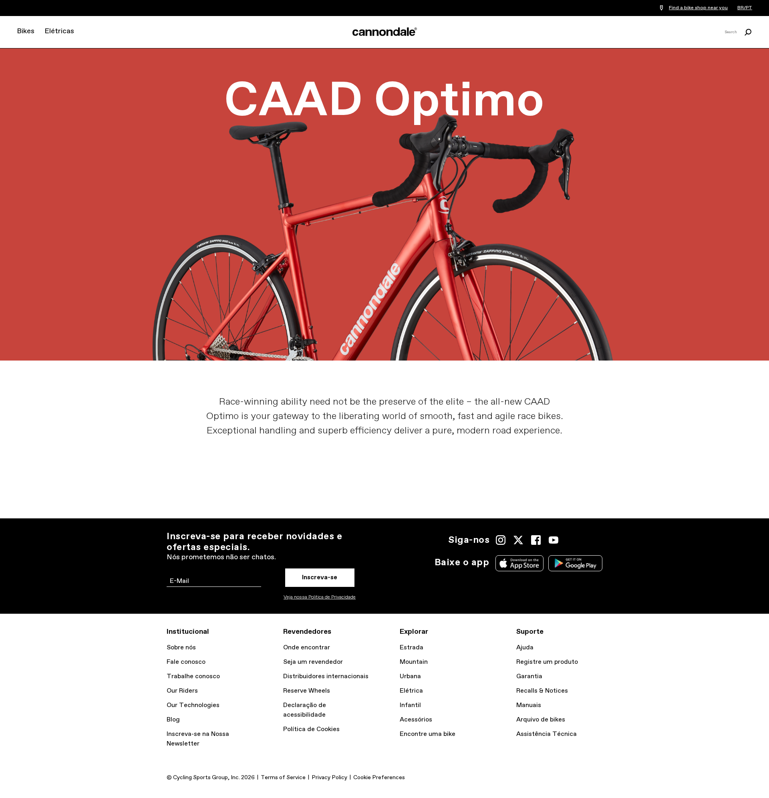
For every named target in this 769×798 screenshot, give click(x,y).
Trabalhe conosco (193, 676)
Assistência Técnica (546, 734)
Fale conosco (186, 662)
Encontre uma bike (427, 734)
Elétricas (59, 31)
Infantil (410, 705)
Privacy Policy (329, 777)
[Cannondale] (384, 31)
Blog (173, 719)
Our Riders (182, 691)
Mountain (414, 662)
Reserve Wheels (306, 691)
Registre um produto (547, 662)
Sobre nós (181, 647)
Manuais (528, 705)
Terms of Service (283, 777)
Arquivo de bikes (540, 719)
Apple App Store (519, 563)
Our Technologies (193, 705)
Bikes (25, 31)
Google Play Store (575, 563)
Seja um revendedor (313, 662)
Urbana (410, 676)
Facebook (536, 540)
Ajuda (524, 647)
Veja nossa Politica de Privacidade (320, 597)
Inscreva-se (319, 577)
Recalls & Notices (542, 691)
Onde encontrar (306, 647)
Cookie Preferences (379, 777)
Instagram (500, 540)
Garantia (529, 676)
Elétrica (411, 691)
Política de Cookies (311, 729)
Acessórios (416, 719)
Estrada (411, 647)
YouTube (553, 540)
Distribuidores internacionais (325, 676)
